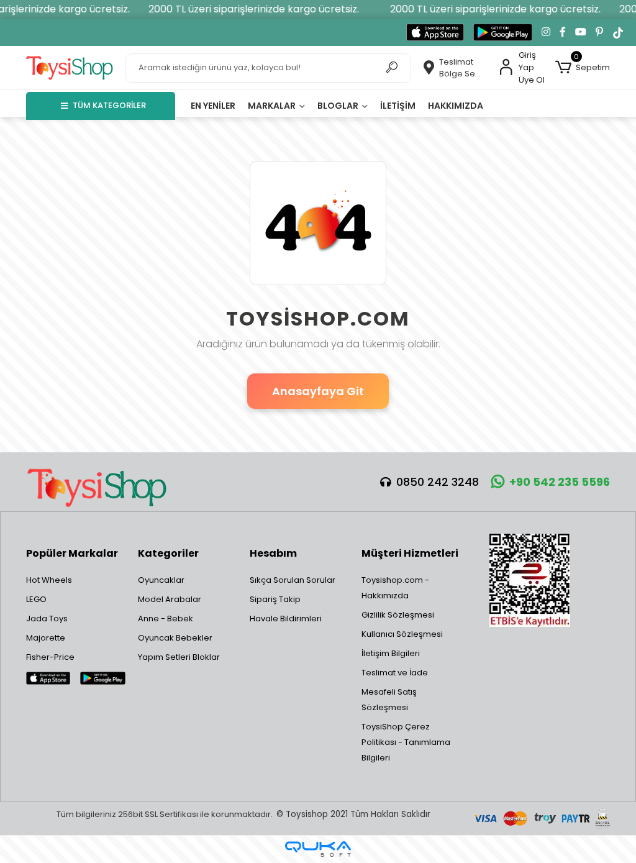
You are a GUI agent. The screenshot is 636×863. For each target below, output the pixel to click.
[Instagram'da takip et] (546, 32)
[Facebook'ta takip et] (563, 32)
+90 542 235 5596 (559, 482)
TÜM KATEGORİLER (109, 105)
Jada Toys (47, 618)
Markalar (273, 105)
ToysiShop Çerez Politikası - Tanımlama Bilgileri (405, 742)
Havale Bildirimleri (286, 618)
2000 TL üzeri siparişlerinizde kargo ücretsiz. (248, 9)
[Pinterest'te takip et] (599, 32)
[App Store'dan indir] (435, 32)
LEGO (36, 599)
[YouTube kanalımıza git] (580, 32)
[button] (582, 67)
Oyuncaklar (161, 580)
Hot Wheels (49, 580)
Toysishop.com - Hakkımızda (395, 587)
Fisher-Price (50, 657)
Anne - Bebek (165, 618)
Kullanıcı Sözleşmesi (402, 634)
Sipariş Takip (275, 599)
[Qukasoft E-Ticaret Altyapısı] (318, 849)
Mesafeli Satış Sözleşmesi (389, 699)
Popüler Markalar (72, 553)
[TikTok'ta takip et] (618, 32)
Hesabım (273, 553)
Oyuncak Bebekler (175, 638)
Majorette (45, 638)
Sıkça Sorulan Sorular (292, 580)
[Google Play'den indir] (502, 32)
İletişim (398, 105)
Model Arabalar (169, 599)
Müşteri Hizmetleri (409, 553)
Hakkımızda (455, 105)
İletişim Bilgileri (390, 653)
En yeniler (213, 105)
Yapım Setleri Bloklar (179, 657)
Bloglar (338, 105)
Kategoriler (168, 553)
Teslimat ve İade (394, 672)
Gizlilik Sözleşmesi (397, 615)
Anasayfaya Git (318, 391)
